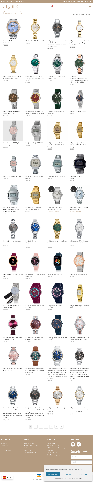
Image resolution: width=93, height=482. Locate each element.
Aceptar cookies (53, 474)
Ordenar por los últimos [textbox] (10, 13)
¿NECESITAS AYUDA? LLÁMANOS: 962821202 (77, 1)
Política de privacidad (69, 478)
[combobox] (12, 13)
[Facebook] (73, 444)
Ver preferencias (83, 474)
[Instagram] (79, 444)
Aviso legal (79, 478)
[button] (89, 6)
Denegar (68, 474)
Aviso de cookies (59, 478)
